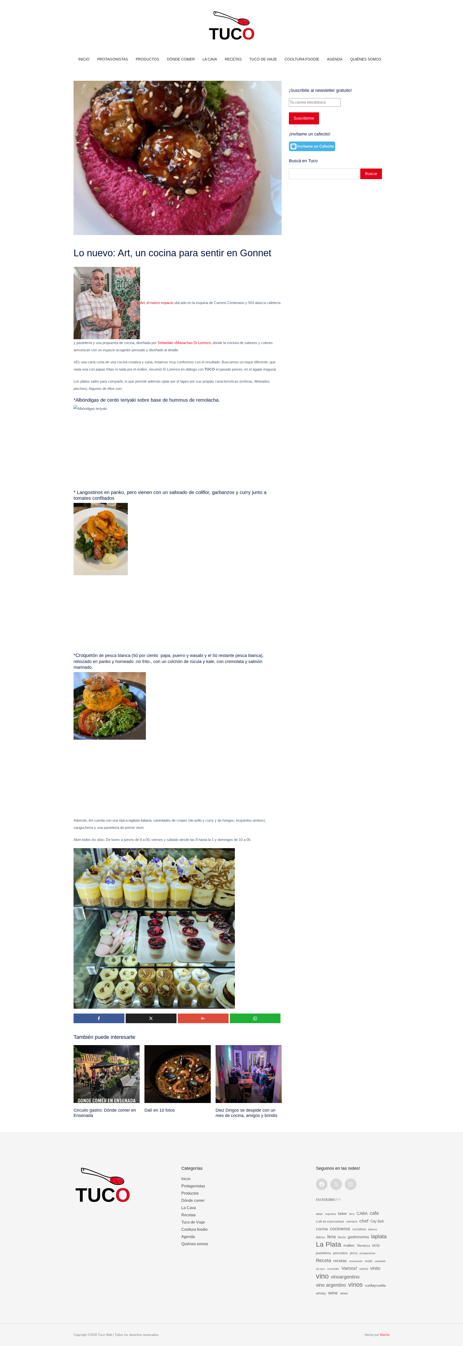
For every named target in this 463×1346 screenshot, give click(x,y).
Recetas (233, 59)
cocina (322, 1229)
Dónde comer (181, 59)
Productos (147, 59)
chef (363, 1221)
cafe (374, 1213)
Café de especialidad (330, 1221)
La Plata (328, 1244)
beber (342, 1213)
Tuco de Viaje (263, 59)
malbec (349, 1245)
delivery (372, 1229)
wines (344, 1293)
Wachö (384, 1335)
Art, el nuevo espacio (157, 303)
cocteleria (359, 1229)
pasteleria (323, 1253)
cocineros (340, 1228)
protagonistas (367, 1253)
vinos (355, 1284)
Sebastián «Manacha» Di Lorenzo (184, 343)
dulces (320, 1237)
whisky (321, 1293)
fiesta (342, 1237)
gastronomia (358, 1237)
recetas (340, 1260)
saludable (380, 1261)
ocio (376, 1245)
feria (331, 1236)
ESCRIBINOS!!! (328, 1200)
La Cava (210, 59)
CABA (362, 1213)
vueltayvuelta (375, 1285)
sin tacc (320, 1268)
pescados (340, 1253)
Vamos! (349, 1268)
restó (368, 1261)
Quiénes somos (365, 59)
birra (351, 1213)
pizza (353, 1253)
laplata (379, 1236)
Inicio (83, 59)
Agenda (334, 59)
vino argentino (331, 1285)
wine (333, 1292)
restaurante (355, 1261)
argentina (330, 1213)
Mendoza (363, 1245)
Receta (323, 1260)
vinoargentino (345, 1276)
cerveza (351, 1221)
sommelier (333, 1268)
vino (322, 1276)
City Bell (376, 1221)
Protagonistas (112, 59)
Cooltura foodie (302, 59)
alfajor (319, 1213)
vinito (375, 1268)
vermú (363, 1269)
